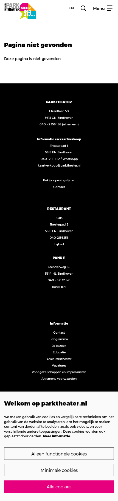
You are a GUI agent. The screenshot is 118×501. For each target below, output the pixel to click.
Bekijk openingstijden (59, 180)
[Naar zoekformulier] (83, 8)
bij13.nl (59, 244)
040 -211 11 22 (50, 159)
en (71, 8)
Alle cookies (59, 486)
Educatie (59, 352)
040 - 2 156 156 (50, 124)
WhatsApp (70, 159)
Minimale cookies (59, 470)
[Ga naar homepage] (20, 8)
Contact (59, 186)
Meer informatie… (57, 436)
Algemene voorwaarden (59, 378)
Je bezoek (59, 345)
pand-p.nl (59, 286)
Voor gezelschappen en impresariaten (59, 372)
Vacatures (59, 365)
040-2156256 (59, 237)
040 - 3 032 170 (59, 280)
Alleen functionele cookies (59, 453)
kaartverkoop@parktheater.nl (59, 165)
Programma (59, 339)
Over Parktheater (59, 359)
